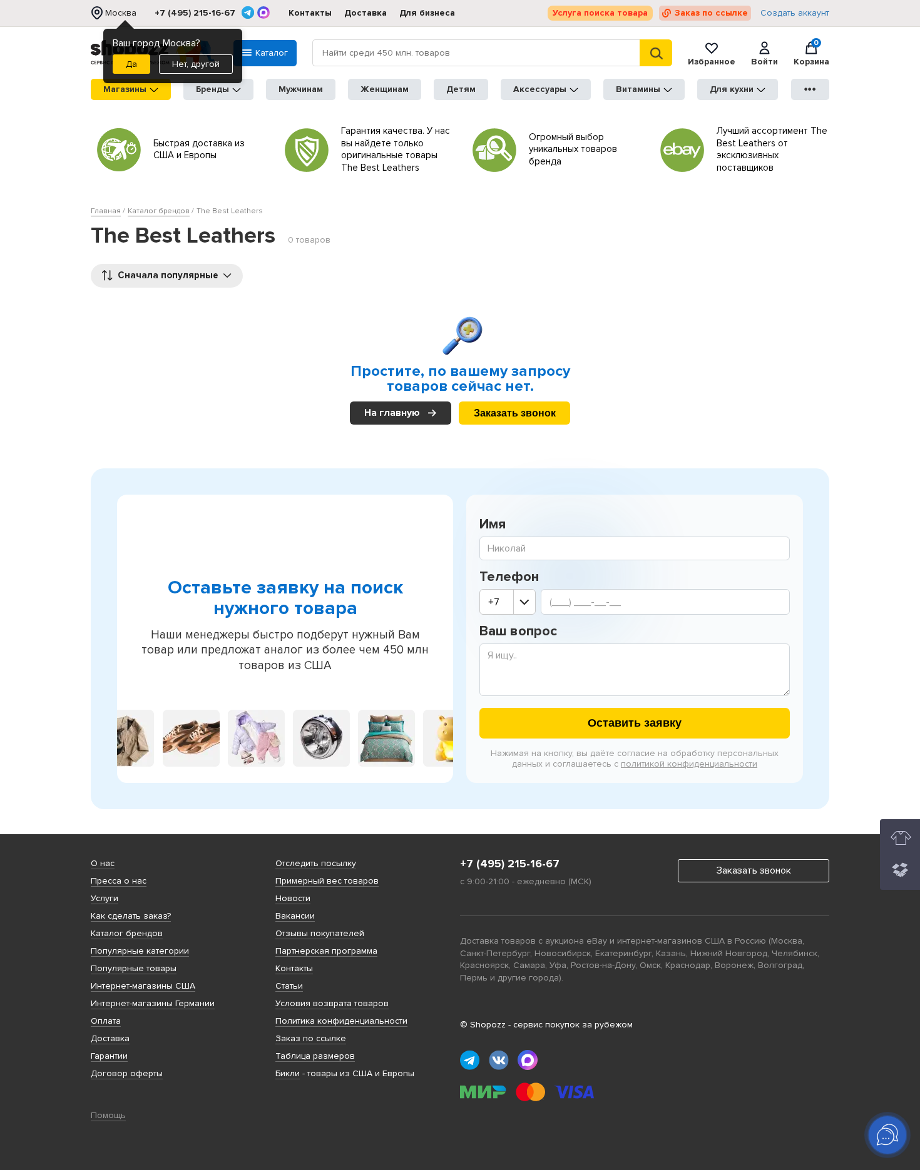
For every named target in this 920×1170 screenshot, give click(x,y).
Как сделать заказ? (131, 915)
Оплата (106, 1021)
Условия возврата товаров (332, 1003)
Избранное (711, 61)
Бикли (287, 1073)
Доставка (365, 13)
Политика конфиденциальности (341, 1021)
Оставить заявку (635, 723)
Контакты (310, 13)
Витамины (638, 89)
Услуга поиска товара (600, 13)
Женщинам (384, 89)
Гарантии (109, 1056)
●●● (810, 89)
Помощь (108, 1115)
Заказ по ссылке (711, 13)
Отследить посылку (315, 863)
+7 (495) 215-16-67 (195, 13)
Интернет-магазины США (143, 986)
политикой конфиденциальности (689, 764)
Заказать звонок (515, 413)
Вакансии (295, 915)
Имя (492, 525)
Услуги (104, 898)
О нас (103, 863)
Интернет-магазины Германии (153, 1003)
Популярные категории (140, 951)
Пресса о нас (118, 880)
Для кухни (732, 89)
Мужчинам (301, 89)
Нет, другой (196, 64)
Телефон (509, 577)
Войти (764, 61)
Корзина (811, 53)
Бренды (212, 89)
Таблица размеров (315, 1056)
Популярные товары (133, 968)
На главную (392, 413)
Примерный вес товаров (327, 880)
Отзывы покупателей (319, 933)
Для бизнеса (427, 13)
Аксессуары (539, 89)
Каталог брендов (127, 933)
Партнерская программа (326, 951)
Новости (292, 898)
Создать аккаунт (794, 13)
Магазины (124, 89)
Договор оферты (127, 1073)
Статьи (289, 986)
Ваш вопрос (518, 631)
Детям (461, 89)
